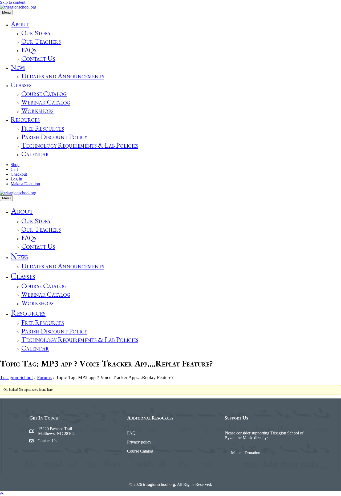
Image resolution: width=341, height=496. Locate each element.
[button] (2, 493)
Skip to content (12, 2)
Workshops (37, 110)
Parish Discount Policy (54, 136)
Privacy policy (139, 442)
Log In (16, 179)
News (18, 67)
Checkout (19, 174)
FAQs (28, 49)
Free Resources (42, 128)
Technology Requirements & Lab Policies (79, 145)
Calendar (35, 153)
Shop (15, 164)
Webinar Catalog (45, 102)
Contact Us (38, 58)
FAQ (131, 433)
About (20, 24)
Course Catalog (44, 93)
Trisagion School (16, 377)
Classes (21, 84)
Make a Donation (25, 184)
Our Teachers (41, 41)
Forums (44, 377)
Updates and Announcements (62, 75)
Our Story (36, 32)
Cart (14, 169)
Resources (25, 119)
